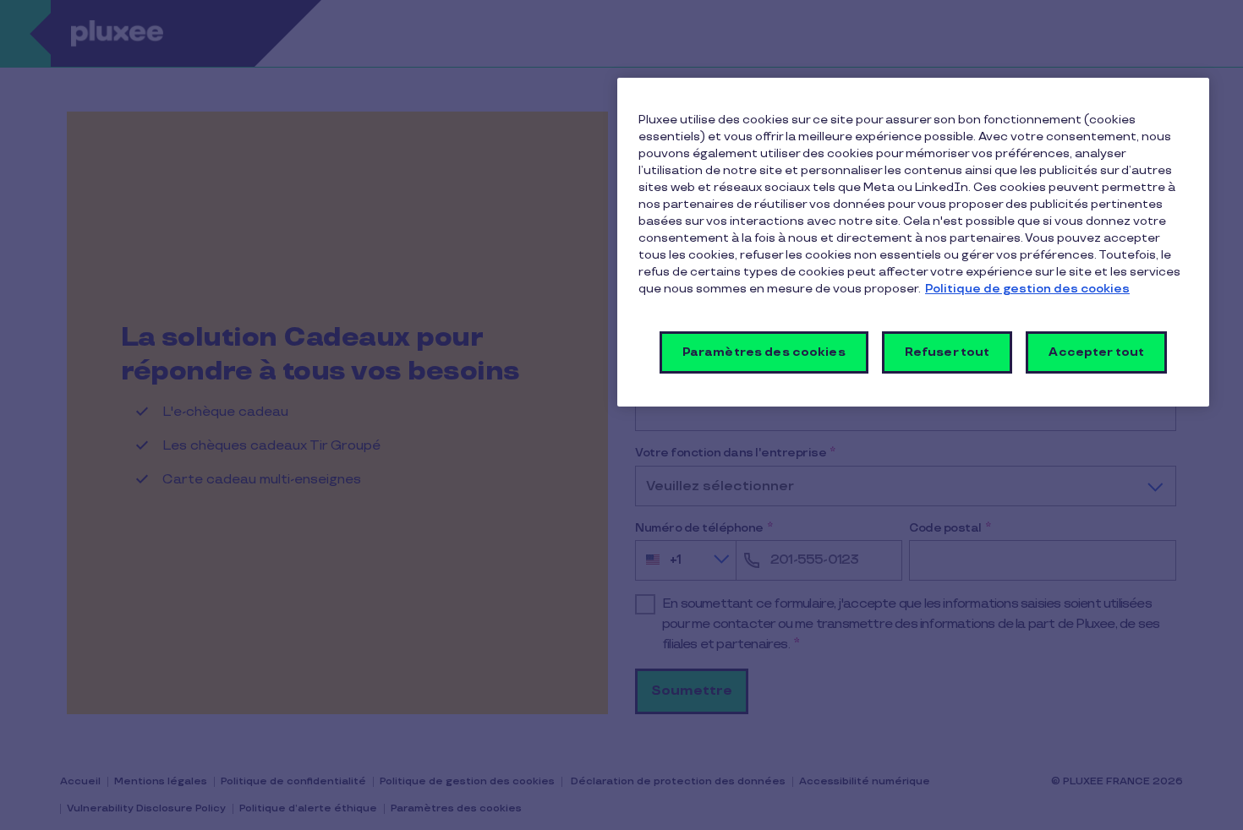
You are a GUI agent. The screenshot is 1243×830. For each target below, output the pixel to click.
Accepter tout (1096, 352)
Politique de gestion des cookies (1027, 288)
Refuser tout (947, 352)
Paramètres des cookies (764, 352)
